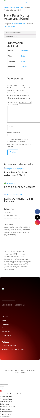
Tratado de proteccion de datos (13, 349)
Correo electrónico (14, 133)
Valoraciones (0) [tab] (11, 36)
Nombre (10, 126)
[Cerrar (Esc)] (7, 384)
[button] (0, 391)
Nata (13, 26)
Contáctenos (6, 335)
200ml (23, 61)
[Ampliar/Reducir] (1, 384)
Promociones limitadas (12, 219)
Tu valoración (12, 105)
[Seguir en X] (8, 310)
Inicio (6, 7)
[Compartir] (5, 384)
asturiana (7, 26)
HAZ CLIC (7, 246)
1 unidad (24, 66)
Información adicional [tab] (13, 33)
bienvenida (7, 212)
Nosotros (5, 324)
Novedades (6, 332)
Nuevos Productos (10, 215)
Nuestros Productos (16, 7)
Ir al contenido (5, 389)
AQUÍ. (6, 249)
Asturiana (24, 51)
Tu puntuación (13, 102)
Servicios (5, 328)
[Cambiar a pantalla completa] (3, 384)
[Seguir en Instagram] (12, 310)
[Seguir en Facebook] (3, 310)
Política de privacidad (9, 346)
